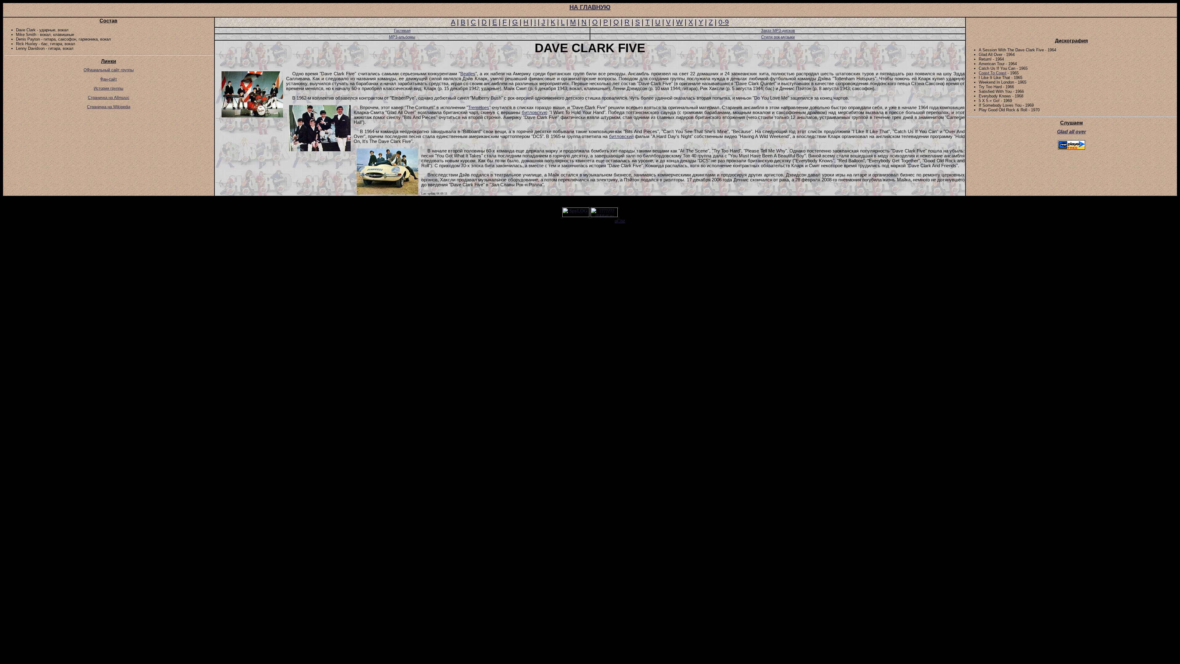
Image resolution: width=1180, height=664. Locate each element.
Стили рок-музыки (778, 37)
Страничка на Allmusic (108, 97)
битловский (621, 136)
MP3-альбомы (402, 37)
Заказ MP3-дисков (778, 30)
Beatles (467, 73)
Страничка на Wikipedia (108, 107)
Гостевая (402, 30)
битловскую (534, 112)
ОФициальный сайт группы (109, 70)
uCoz (620, 220)
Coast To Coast (992, 73)
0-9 (723, 22)
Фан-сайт (108, 79)
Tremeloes (478, 107)
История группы (108, 88)
